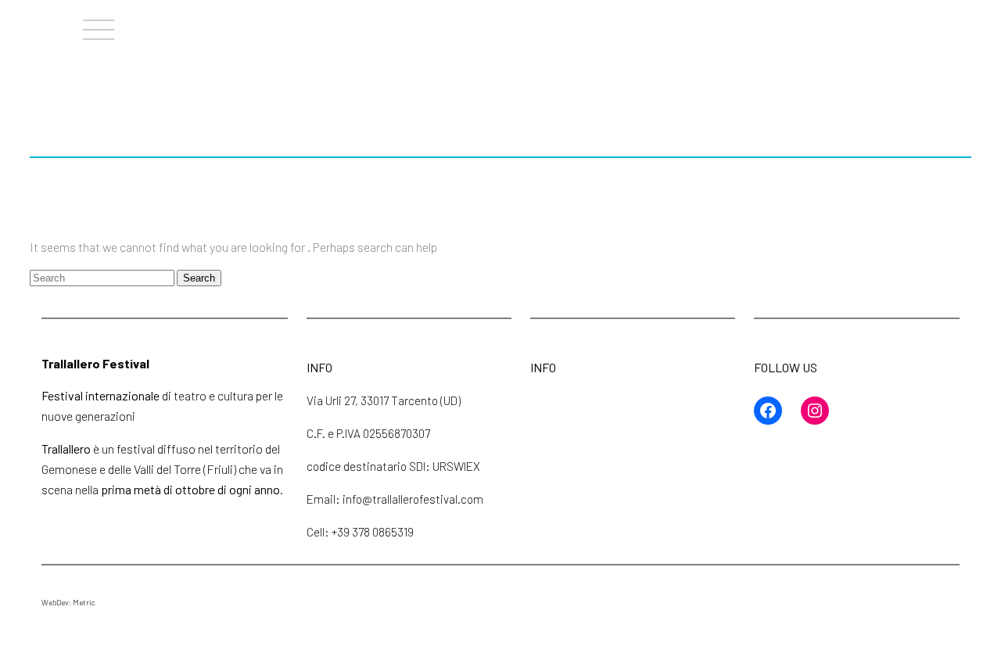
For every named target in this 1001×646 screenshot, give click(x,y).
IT (985, 24)
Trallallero (41, 31)
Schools (785, 24)
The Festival (551, 24)
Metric (84, 602)
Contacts (893, 24)
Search (199, 278)
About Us (423, 24)
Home (324, 24)
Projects (676, 24)
